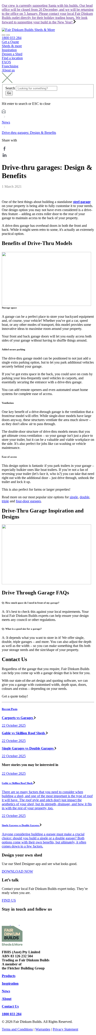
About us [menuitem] (8, 70)
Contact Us (10, 1006)
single (74, 497)
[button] (8, 35)
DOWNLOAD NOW (17, 871)
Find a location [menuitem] (12, 58)
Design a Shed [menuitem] (12, 54)
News (6, 122)
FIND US (9, 900)
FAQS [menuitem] (6, 62)
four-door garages (28, 501)
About (6, 999)
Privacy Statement (65, 1029)
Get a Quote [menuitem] (10, 42)
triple (5, 501)
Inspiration (10, 983)
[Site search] (3, 35)
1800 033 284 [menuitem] (11, 38)
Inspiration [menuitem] (9, 50)
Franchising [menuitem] (10, 66)
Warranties (42, 1029)
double (84, 497)
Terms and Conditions (17, 1029)
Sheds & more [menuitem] (12, 46)
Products (8, 976)
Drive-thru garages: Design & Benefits (29, 133)
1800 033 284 (11, 1014)
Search (10, 88)
